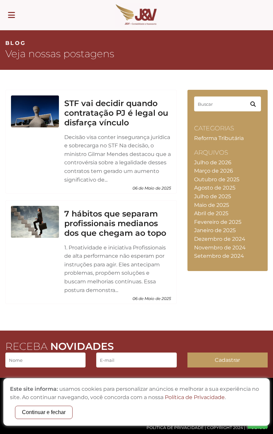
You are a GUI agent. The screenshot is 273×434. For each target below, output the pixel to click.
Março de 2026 (213, 171)
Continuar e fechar (44, 412)
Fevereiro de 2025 (217, 222)
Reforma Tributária (219, 138)
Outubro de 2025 (216, 179)
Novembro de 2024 (220, 247)
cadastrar (227, 360)
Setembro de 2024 (219, 256)
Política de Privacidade (175, 427)
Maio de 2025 (211, 205)
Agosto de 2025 (214, 188)
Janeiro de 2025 (215, 230)
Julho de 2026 (212, 162)
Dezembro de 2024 (219, 239)
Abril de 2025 (211, 213)
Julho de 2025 (212, 196)
